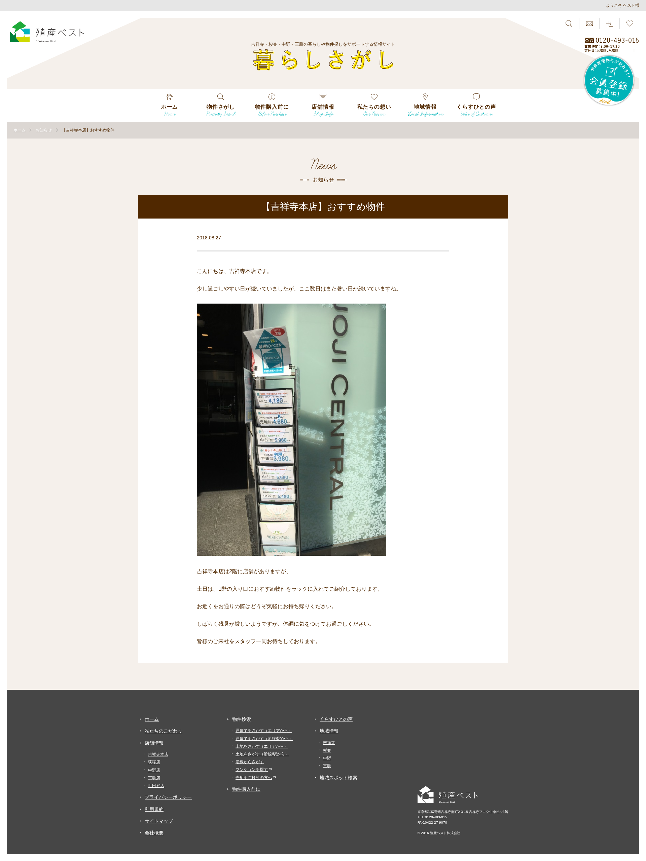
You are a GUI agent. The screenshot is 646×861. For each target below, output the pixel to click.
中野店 (154, 770)
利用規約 (154, 809)
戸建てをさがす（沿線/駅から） (264, 738)
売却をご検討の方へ (254, 777)
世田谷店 (156, 785)
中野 (327, 758)
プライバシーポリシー (168, 797)
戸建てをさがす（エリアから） (264, 730)
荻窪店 (154, 762)
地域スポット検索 (338, 777)
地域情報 (329, 731)
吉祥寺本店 (158, 754)
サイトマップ (159, 821)
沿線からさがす (250, 761)
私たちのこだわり (163, 731)
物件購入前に (246, 789)
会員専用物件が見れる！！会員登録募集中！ (609, 80)
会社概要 (154, 832)
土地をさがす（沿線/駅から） (262, 754)
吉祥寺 (329, 742)
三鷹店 (154, 778)
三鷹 (327, 766)
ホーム (152, 719)
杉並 (327, 750)
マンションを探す (252, 769)
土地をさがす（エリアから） (262, 746)
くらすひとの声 (336, 719)
